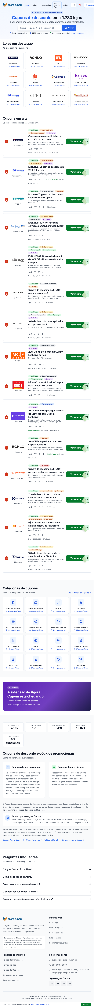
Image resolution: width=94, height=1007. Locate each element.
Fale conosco (54, 957)
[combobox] (39, 28)
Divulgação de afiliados (72, 840)
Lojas (34, 5)
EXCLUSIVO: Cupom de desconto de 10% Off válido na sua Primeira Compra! (45, 259)
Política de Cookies (11, 989)
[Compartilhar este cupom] (44, 148)
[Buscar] (74, 5)
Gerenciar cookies (10, 999)
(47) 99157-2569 (58, 984)
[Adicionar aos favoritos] (41, 148)
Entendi (86, 1004)
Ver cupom (75, 141)
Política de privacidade (40, 1004)
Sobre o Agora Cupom (12, 840)
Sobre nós (52, 942)
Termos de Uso (9, 984)
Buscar (71, 28)
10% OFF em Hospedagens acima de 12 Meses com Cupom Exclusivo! (45, 413)
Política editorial (51, 840)
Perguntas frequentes (57, 962)
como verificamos (77, 33)
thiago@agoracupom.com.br (63, 979)
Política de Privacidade (13, 979)
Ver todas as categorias (79, 593)
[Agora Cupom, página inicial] (12, 5)
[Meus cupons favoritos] (80, 5)
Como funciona (33, 840)
